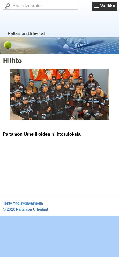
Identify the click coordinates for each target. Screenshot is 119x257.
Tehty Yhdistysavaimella (23, 203)
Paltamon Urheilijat (26, 33)
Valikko (107, 5)
